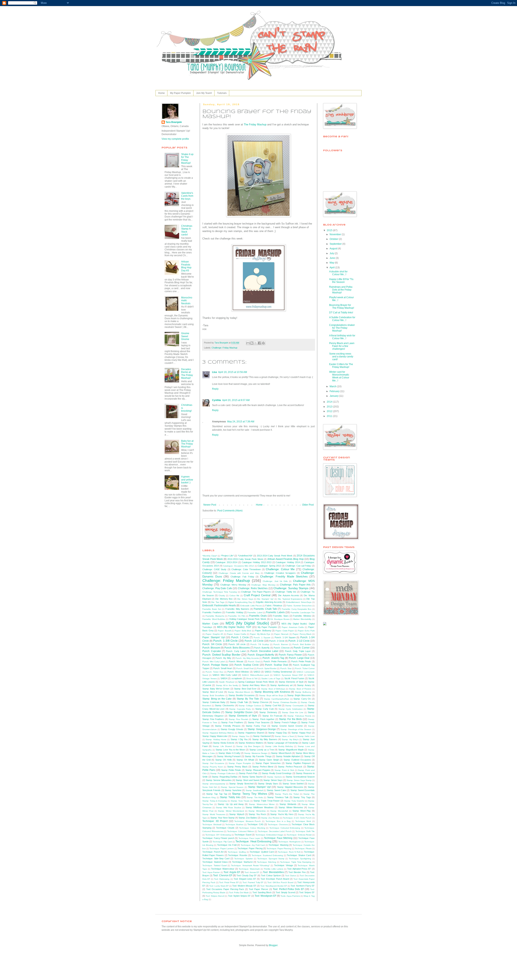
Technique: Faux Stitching (278, 838)
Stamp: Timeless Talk (278, 797)
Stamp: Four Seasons (259, 722)
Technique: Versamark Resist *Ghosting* (250, 865)
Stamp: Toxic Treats (240, 801)
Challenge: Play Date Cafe (217, 588)
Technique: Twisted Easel (214, 865)
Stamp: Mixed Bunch (281, 753)
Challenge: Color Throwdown (246, 569)
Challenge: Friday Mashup (224, 347)
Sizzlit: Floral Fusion (294, 678)
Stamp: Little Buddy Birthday (279, 746)
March (333, 386)
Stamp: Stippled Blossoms (290, 787)
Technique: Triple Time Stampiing (295, 862)
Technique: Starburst (242, 862)
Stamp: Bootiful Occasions (242, 695)
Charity (222, 595)
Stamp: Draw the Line (292, 712)
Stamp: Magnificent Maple (291, 749)
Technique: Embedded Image (269, 835)
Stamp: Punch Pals (248, 773)
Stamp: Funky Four (256, 726)
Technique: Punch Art (213, 852)
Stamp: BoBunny (303, 692)
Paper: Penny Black (302, 634)
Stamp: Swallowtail (254, 790)
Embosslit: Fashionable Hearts (219, 605)
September (336, 243)
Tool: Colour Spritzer (271, 875)
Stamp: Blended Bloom (239, 692)
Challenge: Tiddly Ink (285, 592)
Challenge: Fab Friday (242, 576)
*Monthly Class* (209, 556)
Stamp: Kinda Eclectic (223, 743)
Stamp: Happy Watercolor (215, 736)
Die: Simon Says (245, 599)
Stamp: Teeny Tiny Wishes (249, 793)
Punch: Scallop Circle (246, 664)
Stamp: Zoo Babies (248, 817)
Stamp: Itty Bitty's (290, 739)
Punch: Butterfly (262, 647)
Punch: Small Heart (222, 668)
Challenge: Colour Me (280, 569)
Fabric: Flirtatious (273, 605)
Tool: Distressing (221, 879)
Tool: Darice (290, 875)
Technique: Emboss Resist (299, 835)
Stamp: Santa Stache (252, 777)
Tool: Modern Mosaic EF (244, 886)
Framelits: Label (254, 612)
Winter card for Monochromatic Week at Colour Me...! (339, 376)
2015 (330, 230)
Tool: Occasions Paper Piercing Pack (225, 889)
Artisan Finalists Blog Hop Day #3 (186, 266)
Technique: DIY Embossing (218, 835)
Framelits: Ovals (258, 615)
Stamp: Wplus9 (236, 814)
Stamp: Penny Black (237, 766)
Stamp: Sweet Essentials (302, 790)
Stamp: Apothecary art (281, 685)
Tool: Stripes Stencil (215, 896)
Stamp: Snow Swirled (293, 783)
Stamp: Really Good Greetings (277, 773)
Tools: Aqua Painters (290, 896)
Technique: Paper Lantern (221, 848)
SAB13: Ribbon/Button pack (255, 675)
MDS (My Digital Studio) (247, 623)
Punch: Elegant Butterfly (261, 654)
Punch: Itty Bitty (223, 658)
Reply (215, 388)
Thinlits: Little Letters (273, 869)
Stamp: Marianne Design (255, 753)
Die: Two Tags (217, 602)
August (334, 248)
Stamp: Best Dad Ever (245, 688)
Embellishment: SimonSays (299, 602)
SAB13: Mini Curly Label (224, 675)
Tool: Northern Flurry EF (303, 886)
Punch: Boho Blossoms (237, 647)
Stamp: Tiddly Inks (230, 797)
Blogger (273, 945)
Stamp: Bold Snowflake (213, 695)
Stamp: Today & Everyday (214, 801)
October (334, 239)
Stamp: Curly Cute (264, 709)
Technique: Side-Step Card (215, 858)
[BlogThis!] (252, 343)
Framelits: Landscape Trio (303, 612)
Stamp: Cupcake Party (240, 709)
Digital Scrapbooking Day (240, 602)
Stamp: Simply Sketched (241, 783)
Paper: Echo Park (306, 631)
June (333, 258)
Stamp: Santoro (274, 777)
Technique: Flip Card (222, 842)
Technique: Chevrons (278, 824)
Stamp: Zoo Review (270, 818)
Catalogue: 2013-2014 (226, 562)
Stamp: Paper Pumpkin (240, 763)
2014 (330, 401)
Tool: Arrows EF (252, 872)
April (332, 267)
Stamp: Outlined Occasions (297, 760)
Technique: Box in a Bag (278, 821)
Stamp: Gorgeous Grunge (262, 729)
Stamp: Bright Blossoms (299, 695)
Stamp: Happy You (240, 736)
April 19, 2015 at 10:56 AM (232, 372)
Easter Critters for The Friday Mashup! (341, 365)
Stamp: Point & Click (284, 770)
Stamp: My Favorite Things (258, 756)
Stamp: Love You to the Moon (230, 749)
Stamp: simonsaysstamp (213, 784)
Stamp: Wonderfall (279, 811)
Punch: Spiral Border (266, 668)
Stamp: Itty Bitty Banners (264, 739)
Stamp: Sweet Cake (276, 790)
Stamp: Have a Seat (284, 736)
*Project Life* (227, 555)
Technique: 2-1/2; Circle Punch (297, 818)
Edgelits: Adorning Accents (269, 602)
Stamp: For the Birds (290, 719)
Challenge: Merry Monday (233, 584)
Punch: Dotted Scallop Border (221, 654)
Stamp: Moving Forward (229, 756)
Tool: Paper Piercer (258, 889)
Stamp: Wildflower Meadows (260, 807)
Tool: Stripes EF (307, 892)
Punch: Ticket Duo (214, 672)
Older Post (308, 504)
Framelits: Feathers (212, 612)
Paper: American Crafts (293, 627)
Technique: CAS (255, 824)
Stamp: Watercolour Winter (262, 804)
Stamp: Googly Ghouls (232, 729)
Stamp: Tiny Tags (302, 797)
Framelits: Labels (275, 612)
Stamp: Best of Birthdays (273, 689)
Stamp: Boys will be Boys (271, 695)
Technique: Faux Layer (249, 838)
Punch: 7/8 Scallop (259, 644)
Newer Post (209, 504)
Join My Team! (204, 93)
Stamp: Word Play (301, 811)
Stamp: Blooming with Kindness (272, 692)
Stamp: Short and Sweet (247, 780)
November (336, 234)
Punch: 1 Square (262, 637)
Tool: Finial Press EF (229, 882)
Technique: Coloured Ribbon (240, 831)
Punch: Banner (280, 644)
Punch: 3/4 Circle (212, 644)
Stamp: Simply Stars (268, 783)
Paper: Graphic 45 (214, 634)
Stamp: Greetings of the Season (296, 729)
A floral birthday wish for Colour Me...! (342, 337)
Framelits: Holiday (234, 612)
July (332, 253)
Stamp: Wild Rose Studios (228, 807)
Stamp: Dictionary (268, 712)
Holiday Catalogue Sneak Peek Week (247, 619)
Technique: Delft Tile (305, 831)
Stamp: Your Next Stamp (222, 817)
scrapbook (236, 678)
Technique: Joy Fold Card (253, 845)
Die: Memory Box (224, 599)
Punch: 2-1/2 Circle (298, 640)
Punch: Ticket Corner (305, 668)
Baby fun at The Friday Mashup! (187, 444)
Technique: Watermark (249, 869)
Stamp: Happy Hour (301, 732)
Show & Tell (251, 678)
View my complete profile (175, 138)
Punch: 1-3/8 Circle (225, 640)
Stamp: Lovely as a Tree (261, 749)
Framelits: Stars (281, 616)
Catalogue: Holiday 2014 (288, 562)
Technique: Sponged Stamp (270, 858)
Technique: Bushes (234, 824)
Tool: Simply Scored (285, 892)
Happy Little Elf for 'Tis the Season (341, 280)
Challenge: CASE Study (214, 569)
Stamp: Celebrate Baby (213, 702)
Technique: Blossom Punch (247, 821)
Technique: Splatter (243, 858)
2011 (330, 416)
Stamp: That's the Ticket (287, 794)
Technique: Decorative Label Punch (275, 831)
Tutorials (222, 93)
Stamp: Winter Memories (290, 807)
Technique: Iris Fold (226, 845)
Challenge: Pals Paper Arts (295, 584)
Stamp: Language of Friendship (282, 743)
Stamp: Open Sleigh (269, 760)
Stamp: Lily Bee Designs (248, 746)
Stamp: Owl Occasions (213, 763)
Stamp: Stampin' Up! (259, 787)
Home (161, 93)
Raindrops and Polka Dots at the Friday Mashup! (340, 289)
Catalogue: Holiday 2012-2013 (256, 562)
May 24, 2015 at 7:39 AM (240, 421)
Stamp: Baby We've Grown (215, 688)
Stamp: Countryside (294, 705)
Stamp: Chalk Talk (239, 702)
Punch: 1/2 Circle (254, 640)
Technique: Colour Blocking (252, 828)
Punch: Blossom (211, 647)
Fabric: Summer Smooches (299, 605)
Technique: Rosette (237, 855)
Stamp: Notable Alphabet (288, 756)
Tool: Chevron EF (222, 875)
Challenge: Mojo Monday (263, 585)
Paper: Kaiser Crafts (236, 634)
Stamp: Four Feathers (232, 722)
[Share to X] (256, 343)
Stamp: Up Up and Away (231, 804)
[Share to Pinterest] (263, 343)
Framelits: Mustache (215, 616)
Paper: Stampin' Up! (213, 637)
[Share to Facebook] (259, 343)
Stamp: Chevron (260, 702)
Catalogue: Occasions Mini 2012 (238, 566)
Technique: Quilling (237, 852)
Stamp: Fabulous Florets (299, 716)
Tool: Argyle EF (232, 872)
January (334, 396)
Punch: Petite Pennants (275, 661)
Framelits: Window (302, 616)
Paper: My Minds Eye (260, 634)
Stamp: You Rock (257, 814)
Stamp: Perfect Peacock (290, 766)
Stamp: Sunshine (233, 790)
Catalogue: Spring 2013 (269, 566)
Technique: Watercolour (222, 869)
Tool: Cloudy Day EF (246, 875)
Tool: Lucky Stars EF (219, 886)
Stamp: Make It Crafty (229, 753)
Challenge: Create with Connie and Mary (239, 573)
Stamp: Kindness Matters (251, 743)
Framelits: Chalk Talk (265, 609)
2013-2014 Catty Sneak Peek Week (275, 555)
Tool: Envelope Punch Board (275, 879)
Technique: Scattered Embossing (267, 855)
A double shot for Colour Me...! (338, 273)
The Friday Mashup (255, 124)
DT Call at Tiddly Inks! (341, 312)
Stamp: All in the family (227, 685)
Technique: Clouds (225, 828)
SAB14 (224, 678)
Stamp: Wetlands (288, 804)
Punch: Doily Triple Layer (298, 651)
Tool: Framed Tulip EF (253, 882)
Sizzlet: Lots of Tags (271, 678)
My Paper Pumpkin (180, 93)
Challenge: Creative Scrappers (280, 573)
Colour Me (234, 595)
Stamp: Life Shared (222, 746)
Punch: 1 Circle (240, 637)
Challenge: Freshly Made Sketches (284, 576)
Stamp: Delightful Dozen (239, 712)
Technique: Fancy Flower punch (218, 838)
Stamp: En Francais (272, 716)
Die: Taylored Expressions (290, 599)
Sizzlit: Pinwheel (226, 682)
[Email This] (248, 343)
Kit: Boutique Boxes (279, 619)
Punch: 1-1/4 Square (285, 637)
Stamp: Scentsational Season (300, 777)
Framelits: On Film (236, 616)
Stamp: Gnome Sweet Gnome (287, 726)
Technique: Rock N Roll (289, 852)
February (335, 391)
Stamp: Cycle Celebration (290, 709)
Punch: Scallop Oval (276, 664)
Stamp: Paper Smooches (268, 763)
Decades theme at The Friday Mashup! (187, 373)
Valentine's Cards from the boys (187, 196)
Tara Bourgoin (174, 122)
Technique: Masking (278, 845)
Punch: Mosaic (236, 661)
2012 (330, 411)
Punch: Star (285, 668)
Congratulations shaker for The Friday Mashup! (342, 328)
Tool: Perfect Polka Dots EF (288, 889)
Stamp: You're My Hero (281, 814)
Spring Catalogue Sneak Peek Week (256, 682)
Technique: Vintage (283, 865)
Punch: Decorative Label (264, 651)
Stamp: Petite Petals (231, 770)
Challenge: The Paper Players (256, 592)
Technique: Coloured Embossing (284, 828)
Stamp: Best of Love (212, 692)
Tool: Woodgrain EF (265, 895)
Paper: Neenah (281, 634)
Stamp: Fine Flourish (238, 719)
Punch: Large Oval (299, 658)
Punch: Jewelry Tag (273, 658)
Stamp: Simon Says (273, 780)
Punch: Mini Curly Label (213, 661)
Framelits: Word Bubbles (213, 619)
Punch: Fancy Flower (290, 654)
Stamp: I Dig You (239, 739)
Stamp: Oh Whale (245, 760)
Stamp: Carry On (302, 699)
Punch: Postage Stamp (215, 664)
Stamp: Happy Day (277, 732)
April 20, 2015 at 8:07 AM (236, 400)
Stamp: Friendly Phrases (227, 726)
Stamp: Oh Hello (223, 760)
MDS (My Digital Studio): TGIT (234, 627)
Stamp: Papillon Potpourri (298, 763)
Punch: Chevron (282, 647)
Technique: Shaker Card (299, 855)
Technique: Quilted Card (262, 852)
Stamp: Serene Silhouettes (219, 780)
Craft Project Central (257, 595)
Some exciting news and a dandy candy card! (341, 356)
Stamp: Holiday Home (216, 739)
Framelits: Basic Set (211, 609)
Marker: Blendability (302, 619)
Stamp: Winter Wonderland (231, 811)
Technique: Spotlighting (300, 858)
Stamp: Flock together (263, 719)
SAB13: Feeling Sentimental (278, 672)
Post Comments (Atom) (230, 510)
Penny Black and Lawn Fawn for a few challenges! (341, 346)
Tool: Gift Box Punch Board (280, 882)
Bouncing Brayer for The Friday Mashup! (341, 306)
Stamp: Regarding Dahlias (224, 777)
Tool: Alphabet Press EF (299, 869)
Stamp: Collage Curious (250, 705)
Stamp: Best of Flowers (300, 689)
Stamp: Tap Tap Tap (216, 794)
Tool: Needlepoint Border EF (273, 886)
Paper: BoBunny (263, 630)
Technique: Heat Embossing (253, 841)
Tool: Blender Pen (297, 872)
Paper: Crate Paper (284, 631)
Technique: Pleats (303, 848)
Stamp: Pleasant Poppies (257, 770)
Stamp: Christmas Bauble (285, 702)
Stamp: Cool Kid (273, 705)
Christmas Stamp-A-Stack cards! (186, 230)
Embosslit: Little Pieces (251, 605)
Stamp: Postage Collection (222, 773)
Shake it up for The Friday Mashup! (187, 158)
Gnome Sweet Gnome (185, 336)
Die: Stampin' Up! (265, 599)
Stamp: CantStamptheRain (276, 699)
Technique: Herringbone (289, 842)
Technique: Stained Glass (215, 862)
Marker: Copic (210, 623)
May (332, 262)
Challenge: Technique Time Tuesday (219, 592)
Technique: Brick (303, 821)
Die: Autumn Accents (288, 595)
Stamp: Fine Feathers (213, 719)
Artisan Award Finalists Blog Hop (285, 559)
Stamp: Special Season (232, 787)
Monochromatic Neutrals (186, 300)
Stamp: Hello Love (306, 736)
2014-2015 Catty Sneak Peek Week (245, 559)
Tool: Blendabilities (273, 872)
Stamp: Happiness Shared (251, 732)
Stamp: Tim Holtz (255, 797)
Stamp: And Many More (254, 685)
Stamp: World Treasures (213, 814)
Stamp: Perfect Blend (262, 766)
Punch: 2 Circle (276, 641)
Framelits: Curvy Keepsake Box (296, 609)
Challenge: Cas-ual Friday (298, 566)
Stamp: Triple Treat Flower (266, 801)
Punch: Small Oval (244, 668)
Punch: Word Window (238, 672)
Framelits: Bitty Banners (237, 609)
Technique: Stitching (266, 862)
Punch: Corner (302, 647)
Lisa (214, 372)
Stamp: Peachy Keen (212, 767)
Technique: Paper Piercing (279, 848)
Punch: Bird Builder (301, 644)
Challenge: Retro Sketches (253, 588)
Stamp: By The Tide (248, 698)
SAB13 (256, 672)
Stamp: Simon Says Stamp (299, 780)
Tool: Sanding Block (262, 892)
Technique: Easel (242, 834)
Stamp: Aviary (304, 685)
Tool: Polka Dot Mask (239, 892)
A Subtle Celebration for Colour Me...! (342, 319)
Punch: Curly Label (235, 651)
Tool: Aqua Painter (211, 872)
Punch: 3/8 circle (237, 644)
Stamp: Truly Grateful (294, 801)
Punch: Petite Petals (301, 661)
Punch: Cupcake (211, 651)
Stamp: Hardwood (262, 736)
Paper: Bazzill (224, 631)
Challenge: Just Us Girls (275, 581)
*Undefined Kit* (245, 555)
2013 (330, 406)
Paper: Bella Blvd (243, 631)
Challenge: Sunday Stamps (290, 588)
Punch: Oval (254, 661)
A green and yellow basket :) (187, 479)
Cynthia (216, 400)
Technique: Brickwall (211, 824)
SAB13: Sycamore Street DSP (288, 675)
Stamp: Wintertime (257, 811)
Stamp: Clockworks (224, 705)
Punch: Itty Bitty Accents (246, 658)
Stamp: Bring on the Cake (217, 698)
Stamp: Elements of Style (291, 682)
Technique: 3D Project (215, 821)
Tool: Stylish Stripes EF (239, 896)
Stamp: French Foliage (285, 722)
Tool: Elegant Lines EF (245, 879)
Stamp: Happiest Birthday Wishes (218, 733)
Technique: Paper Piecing (249, 848)
